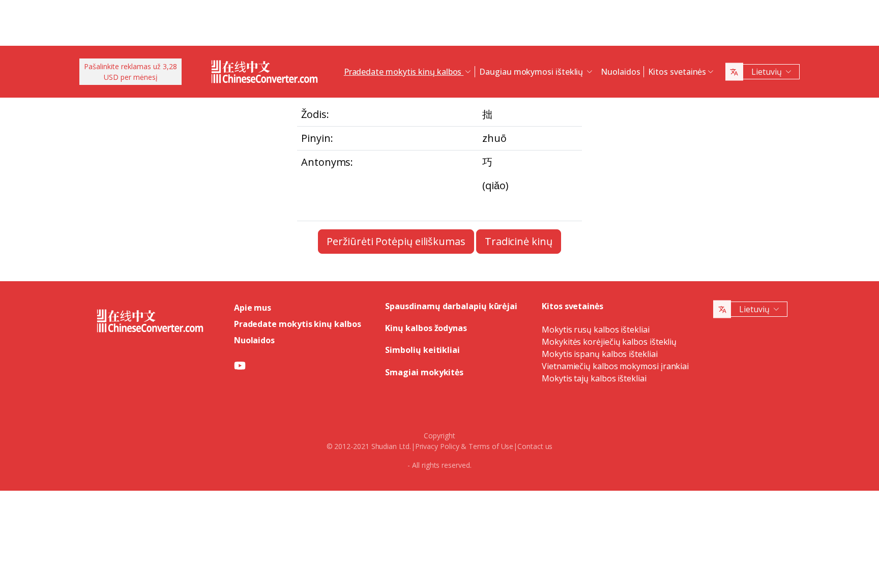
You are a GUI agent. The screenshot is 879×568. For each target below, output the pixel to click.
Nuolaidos (620, 71)
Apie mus (252, 307)
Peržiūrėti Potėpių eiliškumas (396, 241)
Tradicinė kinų (518, 241)
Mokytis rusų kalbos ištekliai (596, 329)
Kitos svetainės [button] (677, 71)
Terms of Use (490, 446)
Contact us (534, 446)
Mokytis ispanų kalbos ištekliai (600, 354)
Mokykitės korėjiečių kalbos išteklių (609, 341)
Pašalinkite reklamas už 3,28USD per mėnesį (130, 72)
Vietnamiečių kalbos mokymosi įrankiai (615, 366)
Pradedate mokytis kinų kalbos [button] (404, 71)
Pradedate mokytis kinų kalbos (297, 324)
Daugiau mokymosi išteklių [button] (532, 71)
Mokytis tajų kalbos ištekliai (594, 378)
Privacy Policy (437, 446)
